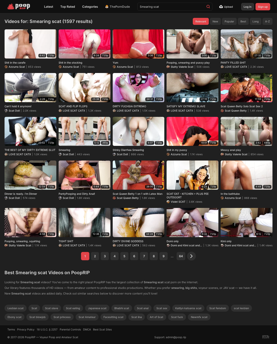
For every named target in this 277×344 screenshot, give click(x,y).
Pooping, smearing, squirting (22, 241)
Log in (248, 6)
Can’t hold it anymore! (18, 106)
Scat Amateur (87, 317)
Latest (48, 6)
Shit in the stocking (70, 62)
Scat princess (62, 317)
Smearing (64, 149)
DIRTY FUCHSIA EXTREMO (129, 106)
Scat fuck (177, 317)
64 (181, 256)
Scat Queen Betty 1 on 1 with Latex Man (137, 193)
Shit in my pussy (177, 149)
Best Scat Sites (102, 329)
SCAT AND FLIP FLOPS (73, 106)
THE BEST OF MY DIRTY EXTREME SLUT (30, 149)
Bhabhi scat (121, 308)
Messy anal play (231, 149)
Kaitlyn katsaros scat (188, 308)
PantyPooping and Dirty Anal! (77, 193)
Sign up (263, 6)
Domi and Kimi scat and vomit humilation (186, 245)
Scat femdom (217, 308)
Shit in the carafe (15, 62)
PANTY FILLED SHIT (233, 62)
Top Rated (67, 6)
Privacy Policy (25, 329)
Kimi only (226, 241)
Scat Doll (14, 110)
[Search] (208, 6)
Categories (90, 6)
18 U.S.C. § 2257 (47, 329)
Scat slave (51, 308)
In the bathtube (230, 193)
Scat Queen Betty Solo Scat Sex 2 (242, 106)
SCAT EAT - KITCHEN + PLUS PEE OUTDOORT (188, 195)
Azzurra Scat (17, 66)
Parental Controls (70, 329)
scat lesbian (241, 308)
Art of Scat (156, 317)
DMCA (87, 329)
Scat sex (161, 308)
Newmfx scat (199, 317)
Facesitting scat (113, 317)
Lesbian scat (16, 308)
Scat (34, 308)
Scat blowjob (37, 317)
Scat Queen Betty (236, 110)
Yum (115, 62)
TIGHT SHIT (66, 241)
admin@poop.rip (176, 337)
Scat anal (142, 308)
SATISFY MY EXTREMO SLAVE (186, 106)
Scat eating (73, 308)
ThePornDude (120, 6)
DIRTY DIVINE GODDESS (128, 241)
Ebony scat (14, 317)
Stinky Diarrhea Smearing (128, 149)
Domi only (173, 241)
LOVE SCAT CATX (236, 66)
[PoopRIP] (19, 6)
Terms (11, 329)
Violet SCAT (178, 201)
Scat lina (136, 317)
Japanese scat (97, 308)
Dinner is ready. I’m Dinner (21, 193)
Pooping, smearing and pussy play (188, 62)
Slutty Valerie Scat (182, 66)
